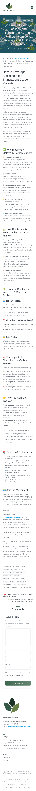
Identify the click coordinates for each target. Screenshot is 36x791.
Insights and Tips (25, 58)
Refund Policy (12, 785)
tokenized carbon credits (10, 587)
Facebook (7, 757)
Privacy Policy (26, 779)
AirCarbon (10, 561)
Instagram (7, 763)
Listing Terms (8, 782)
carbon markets (20, 566)
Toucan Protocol (25, 587)
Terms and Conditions (13, 779)
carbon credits (23, 563)
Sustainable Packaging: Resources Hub (16, 745)
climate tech (7, 572)
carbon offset (7, 569)
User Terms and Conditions (23, 782)
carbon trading (18, 569)
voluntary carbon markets (21, 590)
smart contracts (21, 581)
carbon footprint (8, 566)
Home (17, 58)
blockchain (19, 561)
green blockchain (8, 578)
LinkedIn (6, 760)
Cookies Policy (23, 785)
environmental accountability (12, 575)
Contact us (26, 787)
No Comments (26, 48)
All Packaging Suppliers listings (13, 740)
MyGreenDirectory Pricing (12, 743)
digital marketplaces (19, 572)
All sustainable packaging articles (14, 748)
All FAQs (18, 787)
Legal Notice (10, 787)
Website (7, 664)
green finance (20, 578)
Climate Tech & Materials (23, 20)
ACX (4, 561)
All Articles (9, 20)
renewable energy (8, 581)
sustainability (7, 584)
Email (7, 656)
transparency (7, 590)
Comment (8, 626)
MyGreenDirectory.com (12, 517)
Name (7, 649)
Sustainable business (20, 584)
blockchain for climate (10, 563)
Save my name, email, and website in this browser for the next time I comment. (18, 675)
